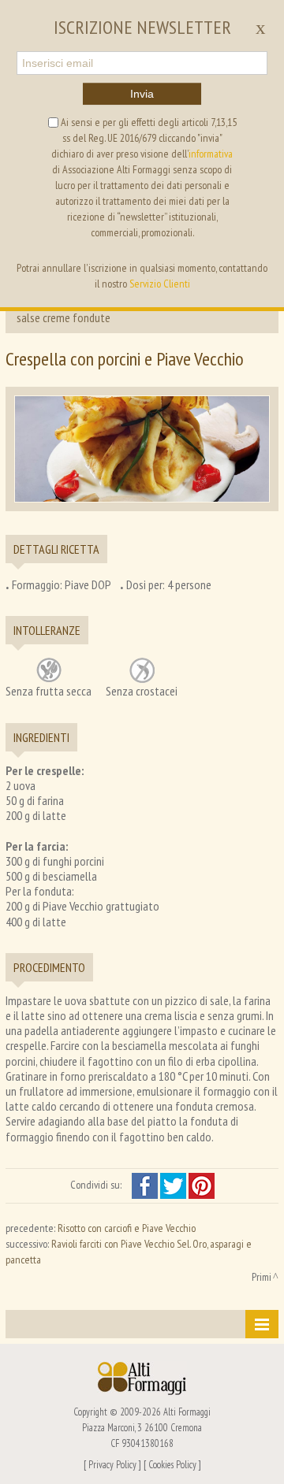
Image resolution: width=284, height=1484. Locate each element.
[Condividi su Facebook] (146, 1185)
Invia (142, 93)
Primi (261, 1277)
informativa (211, 154)
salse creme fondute (63, 317)
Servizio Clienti (159, 283)
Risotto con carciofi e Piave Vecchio (127, 1228)
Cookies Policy (172, 1464)
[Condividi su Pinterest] (202, 1185)
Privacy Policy (112, 1464)
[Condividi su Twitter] (174, 1185)
